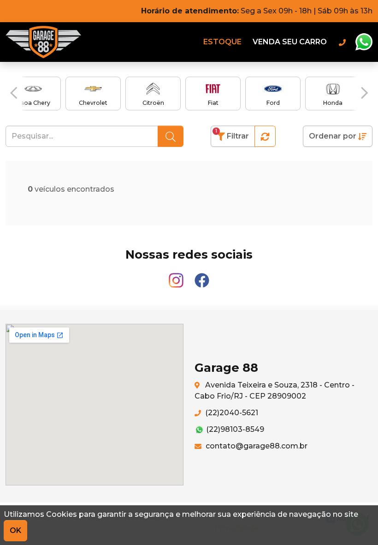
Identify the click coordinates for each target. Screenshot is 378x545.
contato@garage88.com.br (255, 446)
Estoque (222, 41)
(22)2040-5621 (230, 412)
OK (15, 530)
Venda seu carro (290, 41)
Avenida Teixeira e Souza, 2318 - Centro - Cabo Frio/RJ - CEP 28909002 (274, 390)
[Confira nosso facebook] (202, 276)
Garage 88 (43, 42)
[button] (13, 93)
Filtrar (232, 134)
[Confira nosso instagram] (177, 276)
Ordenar (332, 136)
